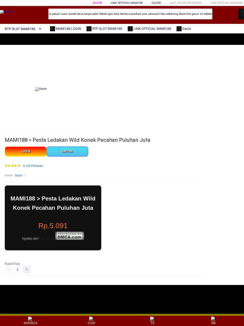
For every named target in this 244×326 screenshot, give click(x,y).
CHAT (92, 323)
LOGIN (25, 151)
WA (213, 323)
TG (153, 323)
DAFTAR (67, 151)
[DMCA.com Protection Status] (69, 239)
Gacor (97, 3)
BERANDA (30, 323)
